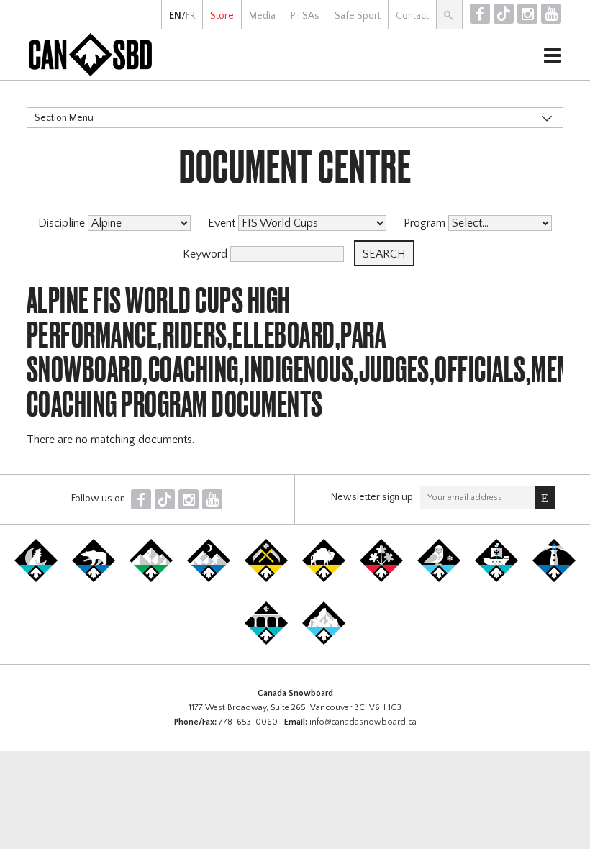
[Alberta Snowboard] (208, 579)
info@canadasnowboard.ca (363, 722)
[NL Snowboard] (323, 642)
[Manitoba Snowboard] (323, 579)
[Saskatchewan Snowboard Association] (266, 579)
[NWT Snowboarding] (93, 579)
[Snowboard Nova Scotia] (554, 579)
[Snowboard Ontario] (381, 579)
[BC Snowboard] (151, 579)
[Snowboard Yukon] (36, 579)
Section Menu (64, 118)
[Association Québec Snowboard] (438, 579)
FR (190, 16)
